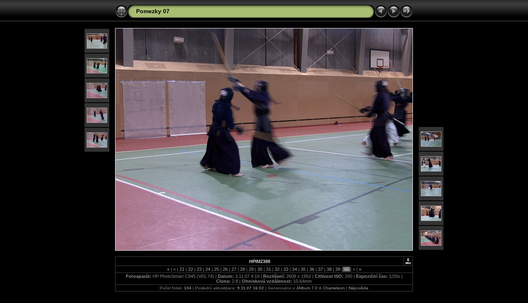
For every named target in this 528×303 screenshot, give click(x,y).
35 (303, 269)
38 (329, 269)
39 (338, 269)
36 (312, 269)
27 (234, 269)
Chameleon (334, 288)
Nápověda (358, 288)
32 (277, 269)
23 (199, 269)
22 (190, 269)
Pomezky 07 (153, 11)
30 (260, 269)
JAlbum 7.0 (307, 288)
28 (242, 269)
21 (182, 269)
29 (251, 269)
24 (208, 269)
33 (286, 269)
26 (225, 269)
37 (320, 269)
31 (268, 269)
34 (294, 269)
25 (216, 269)
